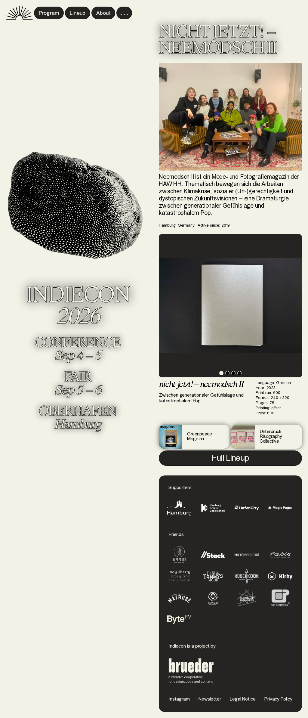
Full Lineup (230, 458)
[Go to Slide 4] (239, 373)
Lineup (77, 13)
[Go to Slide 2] (227, 373)
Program (49, 13)
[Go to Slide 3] (233, 373)
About (103, 13)
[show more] (124, 13)
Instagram (179, 699)
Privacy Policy (278, 699)
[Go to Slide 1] (221, 373)
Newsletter (210, 699)
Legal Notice (242, 699)
